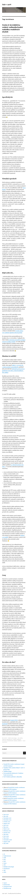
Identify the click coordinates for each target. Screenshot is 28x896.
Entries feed (6, 884)
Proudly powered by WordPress (14, 893)
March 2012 (6, 829)
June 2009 (6, 836)
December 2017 (7, 818)
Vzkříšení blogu (7, 771)
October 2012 (6, 821)
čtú (18, 738)
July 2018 (5, 816)
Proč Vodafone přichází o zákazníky (12, 776)
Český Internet (7, 856)
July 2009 (5, 834)
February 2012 (7, 830)
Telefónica (19, 739)
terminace (4, 740)
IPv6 (4, 861)
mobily (21, 738)
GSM (4, 857)
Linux (4, 863)
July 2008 (5, 843)
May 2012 (5, 827)
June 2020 (6, 814)
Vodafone (20, 740)
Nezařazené (6, 868)
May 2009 (6, 838)
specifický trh (9, 739)
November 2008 (7, 839)
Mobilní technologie (12, 738)
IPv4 (4, 859)
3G (4, 854)
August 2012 (6, 823)
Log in (5, 883)
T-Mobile (14, 739)
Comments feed (7, 886)
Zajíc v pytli (6, 4)
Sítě (4, 870)
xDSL (4, 872)
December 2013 (7, 820)
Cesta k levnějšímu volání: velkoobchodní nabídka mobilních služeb (12, 28)
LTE (4, 865)
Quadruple (4, 723)
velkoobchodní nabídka (12, 740)
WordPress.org (7, 888)
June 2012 (5, 825)
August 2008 (6, 841)
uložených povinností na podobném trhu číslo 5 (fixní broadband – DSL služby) (13, 370)
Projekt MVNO (14, 720)
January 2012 (6, 832)
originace (4, 739)
